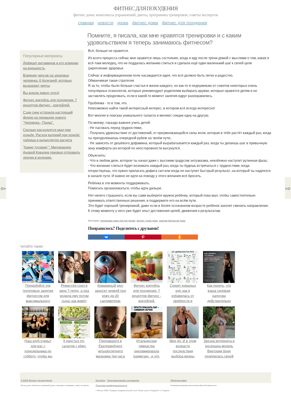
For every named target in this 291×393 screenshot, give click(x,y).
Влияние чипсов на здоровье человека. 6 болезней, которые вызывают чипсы (47, 80)
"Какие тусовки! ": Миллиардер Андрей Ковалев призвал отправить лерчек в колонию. (51, 152)
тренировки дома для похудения (117, 220)
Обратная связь (178, 380)
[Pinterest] (143, 237)
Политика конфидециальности (111, 385)
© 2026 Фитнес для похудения (36, 380)
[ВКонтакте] (106, 237)
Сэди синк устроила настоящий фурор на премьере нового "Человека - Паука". (48, 117)
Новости (105, 22)
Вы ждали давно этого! (41, 93)
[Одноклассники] (179, 237)
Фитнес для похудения (145, 8)
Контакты (100, 380)
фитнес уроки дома (147, 220)
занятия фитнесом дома (172, 220)
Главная (86, 22)
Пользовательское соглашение (123, 380)
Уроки (122, 22)
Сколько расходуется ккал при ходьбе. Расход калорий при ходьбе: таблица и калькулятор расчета (51, 135)
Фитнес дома (145, 22)
